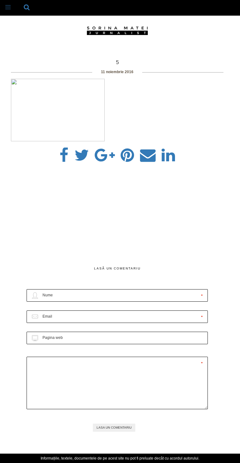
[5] (81, 153)
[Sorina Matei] (117, 30)
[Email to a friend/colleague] (148, 153)
